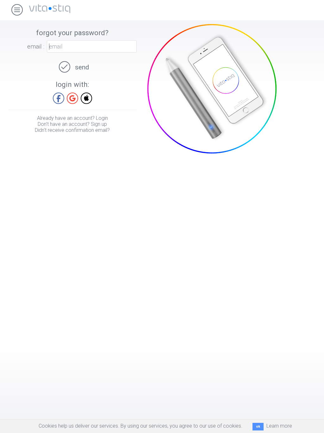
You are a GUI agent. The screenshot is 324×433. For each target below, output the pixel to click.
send (81, 67)
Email (34, 46)
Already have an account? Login (72, 118)
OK (258, 426)
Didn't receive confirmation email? (72, 130)
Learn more (279, 426)
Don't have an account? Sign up (72, 124)
